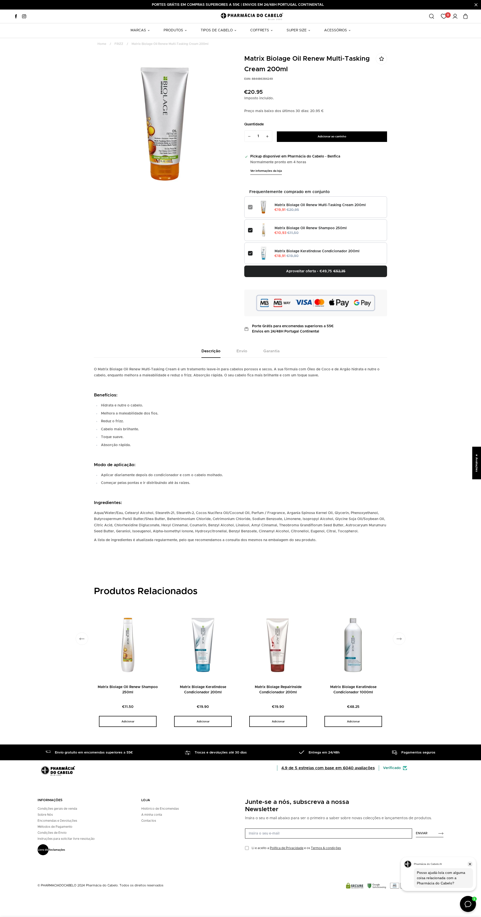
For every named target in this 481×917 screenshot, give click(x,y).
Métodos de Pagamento (55, 826)
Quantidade (254, 124)
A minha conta (151, 814)
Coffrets (259, 30)
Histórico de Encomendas (160, 808)
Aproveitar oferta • (315, 271)
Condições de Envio (52, 832)
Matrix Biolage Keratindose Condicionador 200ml (317, 251)
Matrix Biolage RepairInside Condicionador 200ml (278, 689)
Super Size (297, 30)
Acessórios (335, 30)
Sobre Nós (45, 814)
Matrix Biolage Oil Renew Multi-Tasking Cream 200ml (320, 205)
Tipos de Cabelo (217, 30)
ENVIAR (421, 833)
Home (101, 43)
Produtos (173, 30)
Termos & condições (326, 848)
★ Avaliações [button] (476, 463)
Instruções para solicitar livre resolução (66, 838)
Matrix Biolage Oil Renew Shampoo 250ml (311, 228)
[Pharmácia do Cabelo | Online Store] (251, 16)
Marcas (138, 30)
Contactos (148, 820)
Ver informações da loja (266, 171)
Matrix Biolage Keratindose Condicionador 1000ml (353, 689)
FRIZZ (118, 43)
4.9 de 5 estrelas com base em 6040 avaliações (328, 768)
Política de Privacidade (286, 848)
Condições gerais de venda (57, 808)
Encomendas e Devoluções (57, 820)
